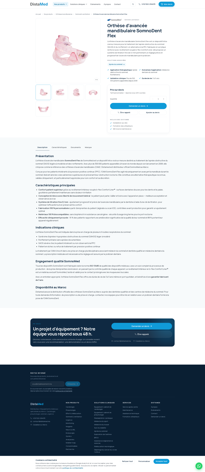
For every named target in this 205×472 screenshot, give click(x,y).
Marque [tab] (88, 147)
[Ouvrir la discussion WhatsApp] (199, 466)
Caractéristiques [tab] (59, 147)
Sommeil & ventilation (74, 417)
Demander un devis (137, 106)
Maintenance (128, 410)
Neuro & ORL (70, 430)
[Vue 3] (76, 92)
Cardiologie (70, 407)
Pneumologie (70, 410)
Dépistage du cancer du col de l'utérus (105, 451)
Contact (117, 4)
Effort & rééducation (73, 413)
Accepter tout (161, 461)
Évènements (95, 4)
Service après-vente (130, 407)
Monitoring (70, 423)
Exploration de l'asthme (103, 434)
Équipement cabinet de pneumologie (102, 413)
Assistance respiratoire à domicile (103, 442)
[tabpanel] (102, 227)
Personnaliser (144, 461)
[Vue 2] (60, 92)
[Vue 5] (43, 109)
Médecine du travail (101, 425)
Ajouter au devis (152, 112)
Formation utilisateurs (131, 417)
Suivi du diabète (100, 428)
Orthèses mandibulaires (64, 14)
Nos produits (59, 4)
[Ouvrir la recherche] (133, 4)
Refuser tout (127, 461)
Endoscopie (70, 433)
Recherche (70, 449)
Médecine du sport (101, 421)
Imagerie (69, 426)
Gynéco (69, 436)
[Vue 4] (93, 92)
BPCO (96, 438)
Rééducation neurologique (104, 446)
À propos (107, 4)
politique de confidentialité (64, 391)
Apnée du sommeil (115, 64)
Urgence (69, 420)
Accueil (38, 14)
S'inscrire (71, 384)
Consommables (71, 446)
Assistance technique (131, 413)
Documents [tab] (76, 147)
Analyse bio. (70, 439)
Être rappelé (125, 112)
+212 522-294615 (148, 4)
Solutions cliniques (77, 4)
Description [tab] (42, 147)
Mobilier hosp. (71, 443)
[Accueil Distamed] (39, 4)
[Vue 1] (43, 92)
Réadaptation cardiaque (103, 418)
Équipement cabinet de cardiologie (102, 408)
